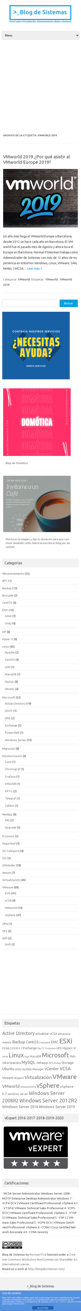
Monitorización (12, 756)
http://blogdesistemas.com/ (46, 1268)
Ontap (57, 1063)
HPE (59, 1048)
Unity (8, 623)
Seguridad (9, 843)
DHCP (9, 710)
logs (27, 1056)
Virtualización (11, 879)
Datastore (44, 1042)
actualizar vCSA (46, 1034)
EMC (5, 610)
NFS (51, 1063)
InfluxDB (10, 783)
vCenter (52, 1068)
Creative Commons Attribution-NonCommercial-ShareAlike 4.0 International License (39, 1259)
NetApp (7, 814)
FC (43, 1048)
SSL (4, 858)
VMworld (24, 279)
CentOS (7, 602)
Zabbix (9, 805)
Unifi (8, 944)
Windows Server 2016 (20, 1107)
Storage (67, 1063)
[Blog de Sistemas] (40, 22)
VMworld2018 (28, 1087)
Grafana (10, 776)
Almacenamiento (13, 573)
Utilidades (8, 865)
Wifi (4, 938)
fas (39, 1048)
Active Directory (15, 703)
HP (4, 631)
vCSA (8, 900)
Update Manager (33, 1069)
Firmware (50, 1048)
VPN (5, 923)
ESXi (8, 893)
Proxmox (8, 836)
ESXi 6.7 (17, 1048)
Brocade (7, 595)
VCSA (65, 1068)
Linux (5, 646)
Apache (10, 652)
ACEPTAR (42, 1308)
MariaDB (10, 674)
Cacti (8, 761)
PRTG (9, 791)
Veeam (6, 872)
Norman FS (36, 1254)
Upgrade (10, 827)
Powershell (12, 732)
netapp (42, 1063)
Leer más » (34, 268)
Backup (7, 588)
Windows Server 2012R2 (48, 1100)
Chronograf (12, 769)
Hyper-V (7, 639)
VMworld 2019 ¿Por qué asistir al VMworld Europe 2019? (36, 159)
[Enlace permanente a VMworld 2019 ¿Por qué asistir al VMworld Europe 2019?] (40, 226)
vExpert (19, 1077)
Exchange (11, 725)
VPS (4, 931)
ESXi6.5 (7, 1048)
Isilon (8, 615)
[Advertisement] (40, 86)
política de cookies (57, 1302)
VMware (7, 887)
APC (5, 580)
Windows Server (15, 740)
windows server (18, 1093)
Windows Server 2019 (57, 1107)
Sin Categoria (11, 850)
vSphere (10, 915)
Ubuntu (9, 688)
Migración (8, 748)
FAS (7, 820)
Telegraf (10, 798)
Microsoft (8, 697)
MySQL (9, 681)
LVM (7, 667)
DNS (8, 718)
